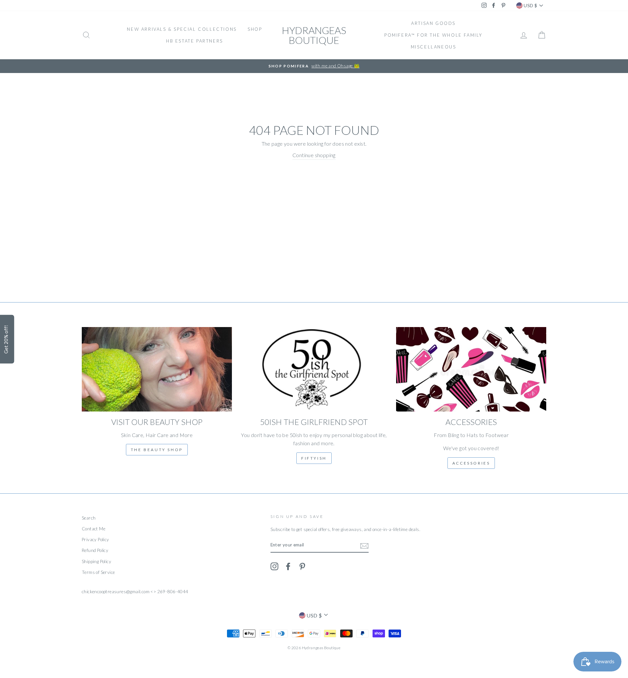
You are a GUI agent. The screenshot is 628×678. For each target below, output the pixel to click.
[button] (385, 47)
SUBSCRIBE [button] (353, 118)
